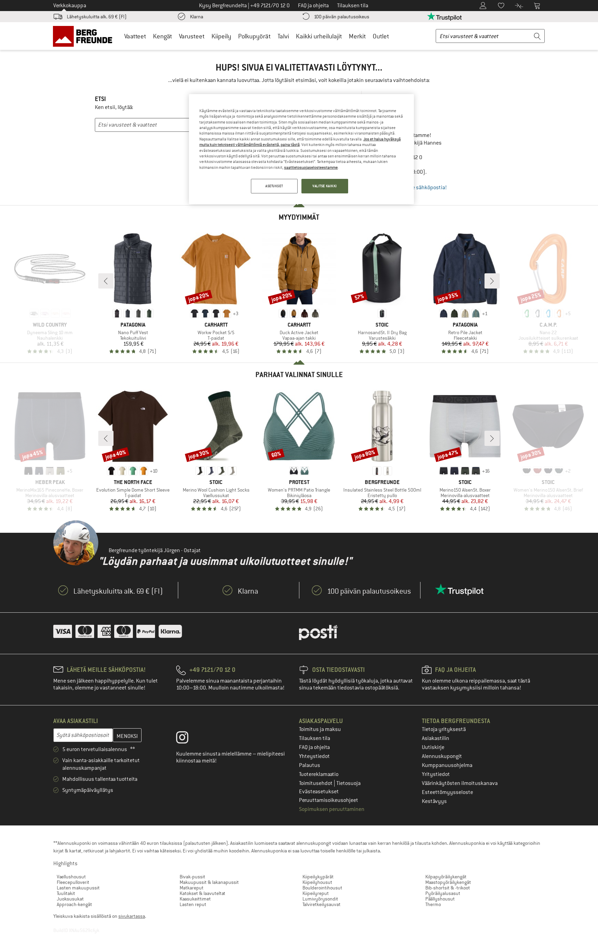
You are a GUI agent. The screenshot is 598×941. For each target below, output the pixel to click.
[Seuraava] (492, 281)
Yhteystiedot (314, 756)
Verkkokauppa (69, 5)
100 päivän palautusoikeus (341, 16)
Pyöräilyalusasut (442, 893)
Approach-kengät (74, 904)
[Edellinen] (106, 281)
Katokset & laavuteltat (202, 893)
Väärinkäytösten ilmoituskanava (460, 783)
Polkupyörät (254, 36)
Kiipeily (221, 36)
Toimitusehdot (316, 783)
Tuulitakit (66, 893)
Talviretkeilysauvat (321, 904)
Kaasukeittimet (195, 899)
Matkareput (191, 888)
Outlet (381, 36)
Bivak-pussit (192, 877)
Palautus (309, 765)
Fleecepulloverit (73, 882)
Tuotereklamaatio (318, 774)
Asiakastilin (435, 738)
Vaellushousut (71, 877)
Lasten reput (193, 904)
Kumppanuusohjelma (447, 765)
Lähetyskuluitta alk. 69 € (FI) (97, 16)
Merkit (357, 36)
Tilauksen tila (314, 738)
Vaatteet (135, 36)
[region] (301, 149)
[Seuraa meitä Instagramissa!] (187, 739)
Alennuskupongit (442, 756)
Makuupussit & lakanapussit (209, 882)
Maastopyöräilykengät (448, 882)
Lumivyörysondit (320, 899)
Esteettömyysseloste (447, 792)
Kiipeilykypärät (318, 877)
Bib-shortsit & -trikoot (447, 888)
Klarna (196, 16)
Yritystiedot (436, 774)
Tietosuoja (348, 783)
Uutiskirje (433, 747)
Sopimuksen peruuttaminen (331, 809)
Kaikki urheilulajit (319, 36)
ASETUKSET (274, 186)
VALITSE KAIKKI (324, 186)
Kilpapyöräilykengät (445, 877)
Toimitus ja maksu (320, 729)
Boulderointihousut (322, 888)
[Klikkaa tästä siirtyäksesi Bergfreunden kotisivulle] (85, 36)
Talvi (283, 36)
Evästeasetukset (319, 791)
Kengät (162, 36)
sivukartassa (131, 916)
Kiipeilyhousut (317, 882)
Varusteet (192, 36)
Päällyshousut (440, 899)
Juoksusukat (70, 899)
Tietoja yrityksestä (444, 729)
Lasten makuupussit (78, 888)
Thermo (433, 904)
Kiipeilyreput (315, 893)
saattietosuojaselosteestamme (311, 167)
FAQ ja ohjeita (314, 747)
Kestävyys (434, 801)
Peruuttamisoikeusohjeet (328, 800)
